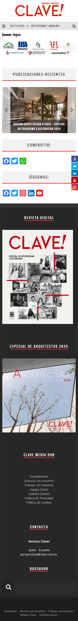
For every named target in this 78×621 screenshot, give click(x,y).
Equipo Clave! (39, 489)
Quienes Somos (39, 494)
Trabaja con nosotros (39, 485)
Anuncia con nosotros (39, 481)
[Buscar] (75, 26)
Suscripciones (39, 476)
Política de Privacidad (39, 498)
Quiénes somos (48, 615)
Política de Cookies (39, 502)
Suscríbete (11, 611)
